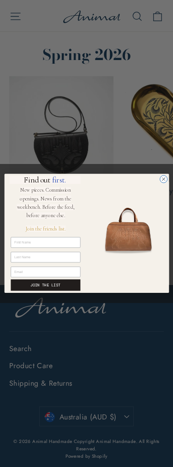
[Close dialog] (163, 179)
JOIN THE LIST (45, 285)
